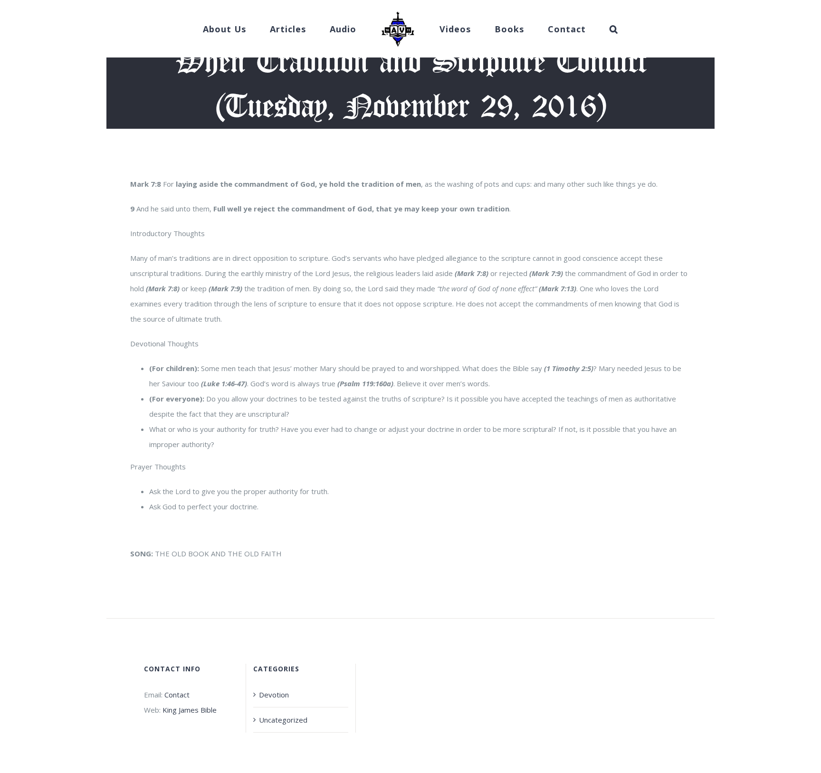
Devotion (274, 694)
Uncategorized (283, 720)
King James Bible (189, 710)
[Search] (585, 29)
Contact (177, 694)
